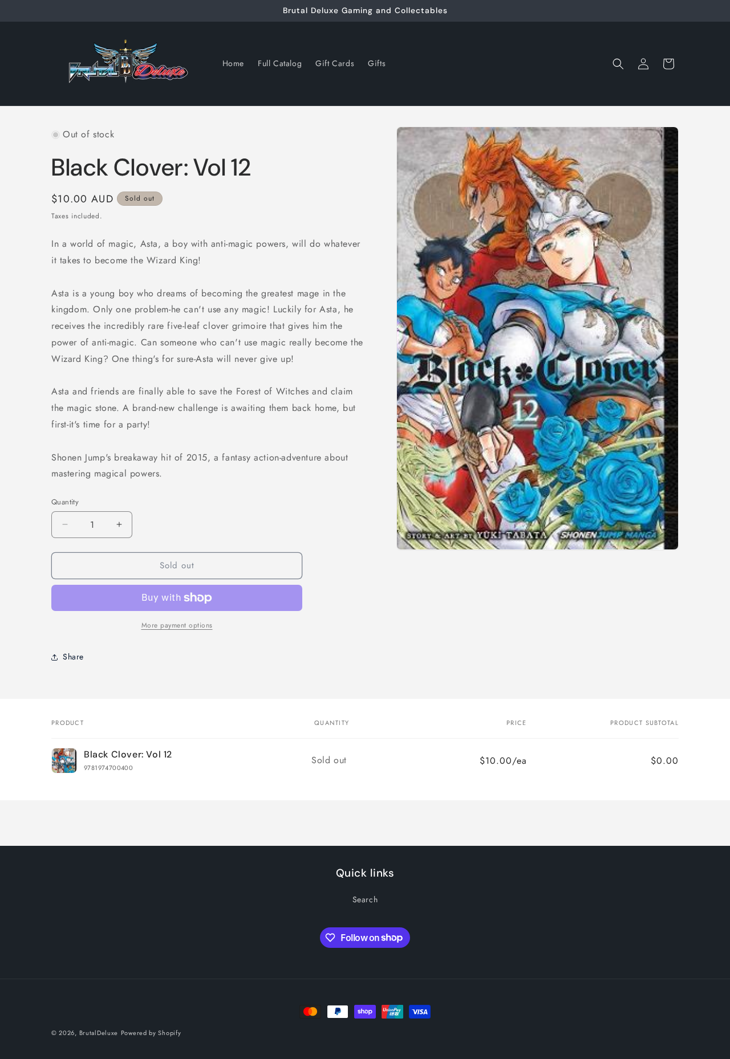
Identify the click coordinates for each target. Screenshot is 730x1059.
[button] (618, 63)
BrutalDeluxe (98, 1032)
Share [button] (73, 656)
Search (365, 899)
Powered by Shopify (151, 1032)
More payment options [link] (177, 625)
